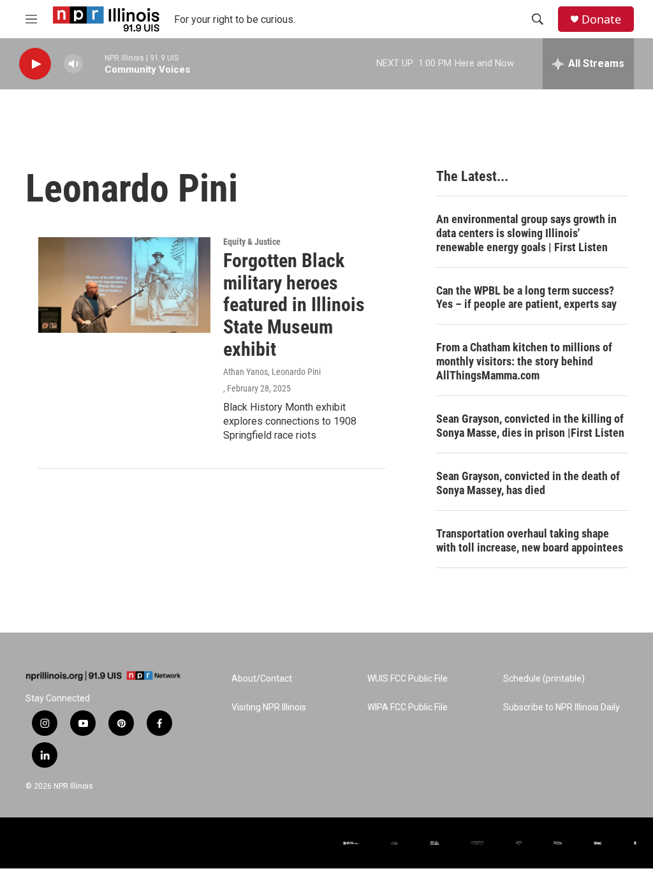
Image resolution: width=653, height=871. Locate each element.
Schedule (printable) (544, 679)
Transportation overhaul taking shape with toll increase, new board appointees (529, 540)
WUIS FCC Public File (407, 679)
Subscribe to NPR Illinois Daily (561, 707)
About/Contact (261, 679)
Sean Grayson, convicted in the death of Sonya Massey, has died (528, 483)
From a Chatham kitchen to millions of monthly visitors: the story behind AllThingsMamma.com (524, 361)
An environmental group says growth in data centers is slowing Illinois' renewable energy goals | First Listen (526, 233)
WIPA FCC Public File (407, 707)
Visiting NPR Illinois (268, 707)
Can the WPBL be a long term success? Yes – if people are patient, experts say (526, 297)
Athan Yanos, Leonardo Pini (272, 372)
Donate (601, 19)
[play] (35, 64)
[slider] (94, 63)
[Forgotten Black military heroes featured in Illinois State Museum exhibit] (124, 285)
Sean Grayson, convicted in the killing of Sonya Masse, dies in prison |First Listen (530, 425)
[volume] (73, 64)
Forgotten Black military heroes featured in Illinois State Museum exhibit (294, 304)
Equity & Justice (252, 242)
